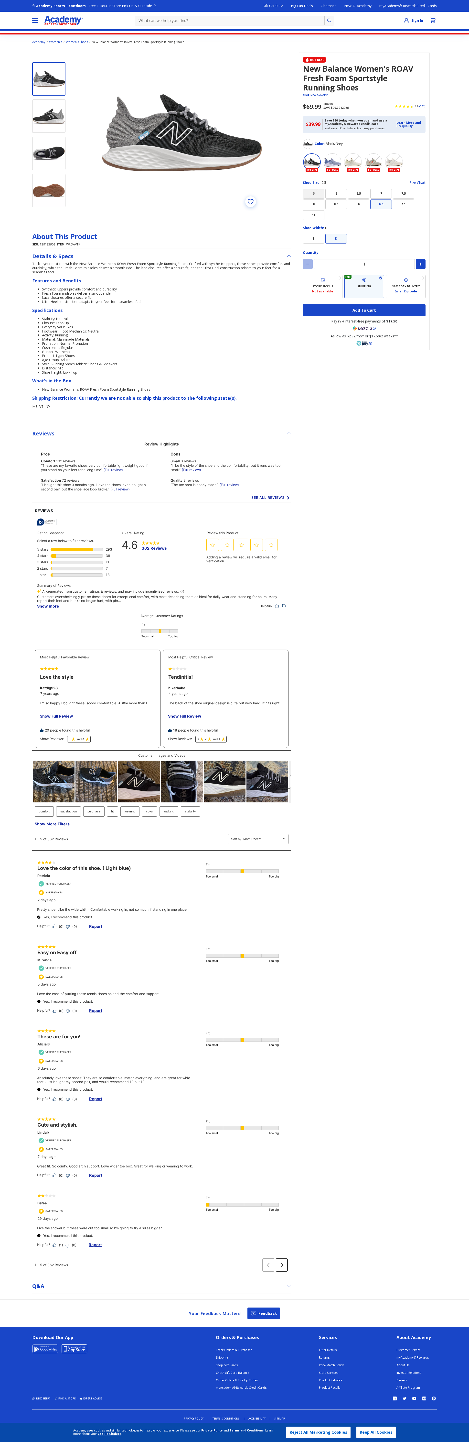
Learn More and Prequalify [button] (408, 124)
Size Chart (418, 183)
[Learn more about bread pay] (364, 343)
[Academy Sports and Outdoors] (63, 20)
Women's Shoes (77, 42)
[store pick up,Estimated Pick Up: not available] (322, 286)
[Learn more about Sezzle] (364, 328)
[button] (409, 124)
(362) (422, 106)
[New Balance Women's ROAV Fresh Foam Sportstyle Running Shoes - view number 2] (48, 116)
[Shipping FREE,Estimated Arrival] (364, 286)
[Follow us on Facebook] (395, 1398)
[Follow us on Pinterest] (434, 1398)
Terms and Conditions (247, 1430)
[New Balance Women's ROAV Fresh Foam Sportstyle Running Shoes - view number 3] (48, 153)
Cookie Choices (109, 1434)
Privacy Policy (212, 1430)
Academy (38, 42)
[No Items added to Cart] (433, 20)
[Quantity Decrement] (308, 264)
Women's (55, 42)
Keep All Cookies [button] (376, 1432)
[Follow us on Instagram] (424, 1398)
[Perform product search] (329, 20)
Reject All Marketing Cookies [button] (318, 1432)
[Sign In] (406, 20)
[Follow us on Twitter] (404, 1398)
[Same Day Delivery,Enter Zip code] (405, 286)
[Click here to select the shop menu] (35, 20)
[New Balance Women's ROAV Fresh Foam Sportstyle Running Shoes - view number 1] (48, 79)
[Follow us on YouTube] (414, 1398)
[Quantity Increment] (421, 264)
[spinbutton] (364, 264)
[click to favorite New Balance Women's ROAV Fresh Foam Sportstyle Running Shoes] (250, 201)
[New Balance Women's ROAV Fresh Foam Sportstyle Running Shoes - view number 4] (48, 190)
